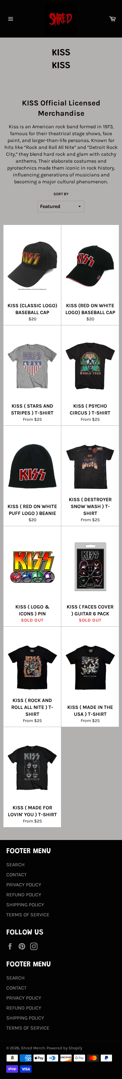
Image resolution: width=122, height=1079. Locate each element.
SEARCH (15, 865)
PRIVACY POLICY (23, 885)
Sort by (61, 194)
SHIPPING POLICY (25, 905)
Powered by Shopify (64, 1048)
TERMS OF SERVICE (27, 915)
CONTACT (16, 875)
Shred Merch (33, 1048)
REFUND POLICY (23, 895)
